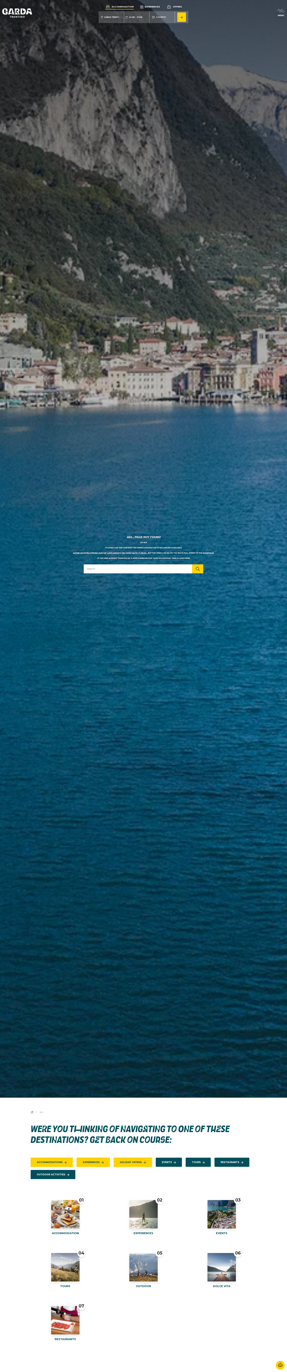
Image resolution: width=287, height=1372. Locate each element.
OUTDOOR (143, 1286)
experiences (91, 1162)
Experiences (152, 6)
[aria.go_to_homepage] (17, 12)
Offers (177, 6)
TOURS (65, 1286)
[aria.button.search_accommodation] (181, 17)
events (167, 1162)
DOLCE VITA (221, 1286)
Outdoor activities (51, 1174)
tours (196, 1162)
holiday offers (131, 1162)
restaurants (230, 1162)
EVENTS (221, 1233)
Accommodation (122, 6)
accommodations (50, 1162)
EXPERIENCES (143, 1233)
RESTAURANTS (65, 1339)
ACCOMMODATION (65, 1233)
